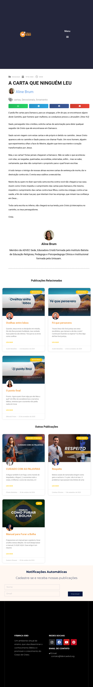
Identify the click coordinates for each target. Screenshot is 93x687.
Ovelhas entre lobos (17, 322)
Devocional (16, 77)
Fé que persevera (62, 322)
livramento (42, 99)
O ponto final (13, 390)
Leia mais (9, 342)
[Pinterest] (74, 642)
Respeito (57, 468)
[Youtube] (66, 642)
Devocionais (28, 99)
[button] (67, 37)
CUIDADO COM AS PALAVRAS (23, 468)
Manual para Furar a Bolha (21, 534)
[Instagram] (52, 642)
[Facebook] (59, 642)
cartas (17, 99)
